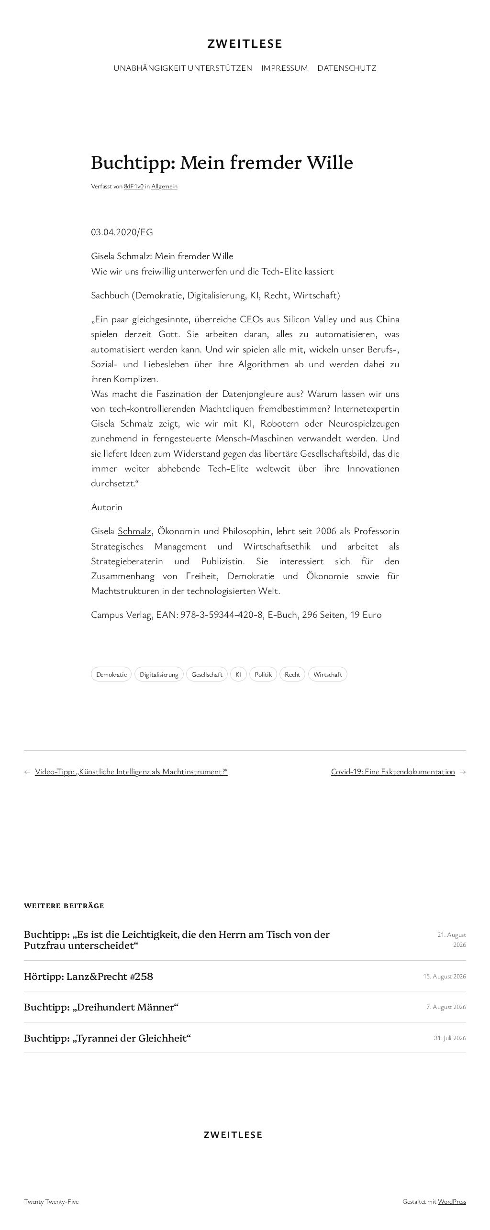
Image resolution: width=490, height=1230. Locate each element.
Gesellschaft (206, 674)
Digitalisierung (159, 674)
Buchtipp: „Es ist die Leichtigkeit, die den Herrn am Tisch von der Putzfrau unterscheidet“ (176, 939)
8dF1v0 (134, 185)
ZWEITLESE (245, 43)
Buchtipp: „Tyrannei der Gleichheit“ (107, 1037)
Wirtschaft (327, 674)
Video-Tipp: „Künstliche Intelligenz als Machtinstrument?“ (131, 771)
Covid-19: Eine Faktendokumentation (393, 771)
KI (238, 674)
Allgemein (164, 185)
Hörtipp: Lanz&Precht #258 (88, 975)
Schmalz (134, 530)
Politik (263, 674)
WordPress (452, 1201)
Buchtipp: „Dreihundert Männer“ (101, 1006)
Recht (292, 674)
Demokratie (111, 674)
